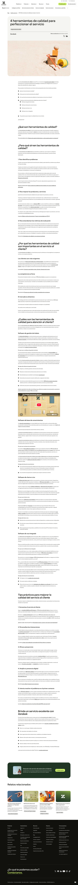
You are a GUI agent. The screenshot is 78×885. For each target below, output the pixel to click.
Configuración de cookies (33, 882)
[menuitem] (19, 4)
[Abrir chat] (75, 882)
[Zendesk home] (4, 3)
